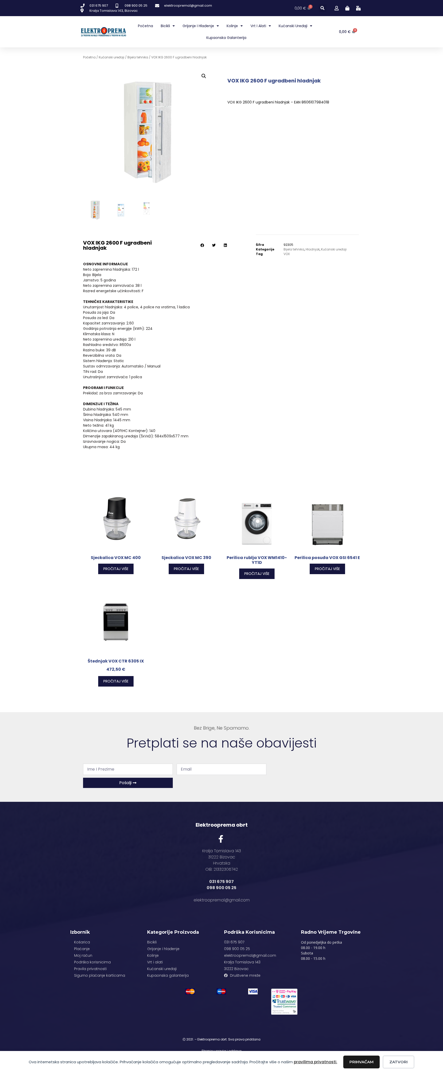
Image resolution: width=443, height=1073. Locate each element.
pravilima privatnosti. (315, 1062)
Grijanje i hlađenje (198, 25)
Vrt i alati (258, 25)
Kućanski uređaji (293, 25)
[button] (323, 8)
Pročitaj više (115, 568)
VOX (287, 254)
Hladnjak (313, 249)
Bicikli (165, 25)
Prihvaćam (361, 1061)
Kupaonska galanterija (226, 37)
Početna (145, 25)
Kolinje (232, 25)
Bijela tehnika (137, 57)
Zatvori (398, 1061)
